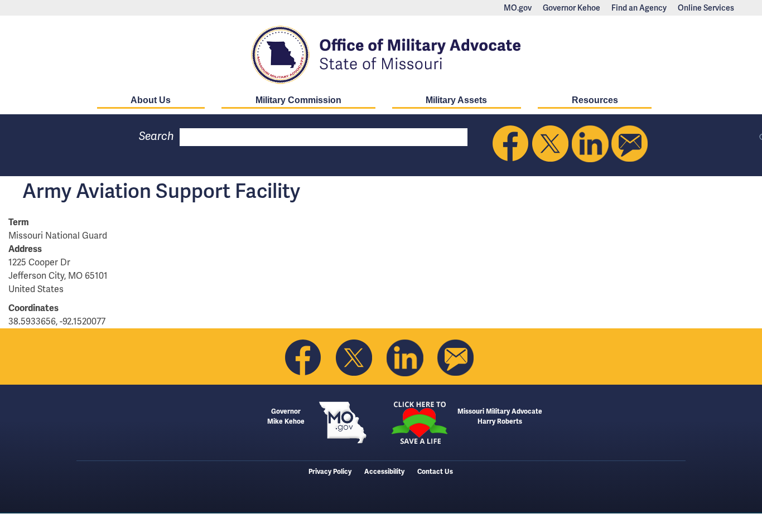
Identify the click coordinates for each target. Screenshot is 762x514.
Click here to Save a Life (419, 422)
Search (156, 136)
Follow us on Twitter (550, 143)
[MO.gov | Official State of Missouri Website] (343, 422)
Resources (595, 100)
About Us (151, 100)
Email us (629, 143)
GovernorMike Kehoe (286, 417)
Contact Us (435, 472)
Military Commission (298, 100)
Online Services (706, 7)
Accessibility (384, 472)
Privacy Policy (329, 472)
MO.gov (518, 7)
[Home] (381, 55)
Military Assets (456, 100)
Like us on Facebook (511, 143)
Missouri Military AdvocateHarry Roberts (499, 417)
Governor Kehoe (571, 7)
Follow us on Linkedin (590, 143)
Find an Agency (639, 7)
